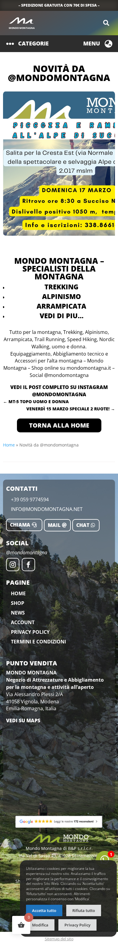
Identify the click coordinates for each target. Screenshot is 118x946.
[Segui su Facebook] (28, 564)
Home (9, 445)
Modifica (40, 925)
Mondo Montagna (22, 28)
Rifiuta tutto (83, 910)
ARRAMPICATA (61, 305)
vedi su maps (23, 720)
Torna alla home (59, 425)
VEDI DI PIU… (62, 315)
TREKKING (61, 286)
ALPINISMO (61, 296)
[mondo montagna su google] (59, 822)
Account (22, 622)
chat (82, 525)
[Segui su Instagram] (12, 564)
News (18, 612)
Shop (17, 603)
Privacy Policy (30, 632)
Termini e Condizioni (38, 641)
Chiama (20, 524)
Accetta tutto (44, 910)
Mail (54, 525)
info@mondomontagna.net (47, 509)
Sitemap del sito (59, 938)
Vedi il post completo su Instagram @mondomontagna (59, 391)
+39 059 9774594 (30, 499)
